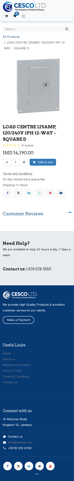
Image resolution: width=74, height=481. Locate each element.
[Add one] (24, 162)
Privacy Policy (12, 370)
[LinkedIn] (29, 192)
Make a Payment (18, 320)
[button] (37, 473)
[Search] (66, 29)
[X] (18, 192)
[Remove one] (7, 162)
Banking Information (17, 365)
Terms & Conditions (16, 376)
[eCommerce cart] (6, 16)
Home (7, 353)
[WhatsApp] (39, 192)
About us (9, 359)
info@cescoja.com (20, 442)
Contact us (10, 382)
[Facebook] (7, 192)
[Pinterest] (50, 192)
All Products (11, 37)
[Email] (61, 192)
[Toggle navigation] (23, 16)
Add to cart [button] (45, 162)
